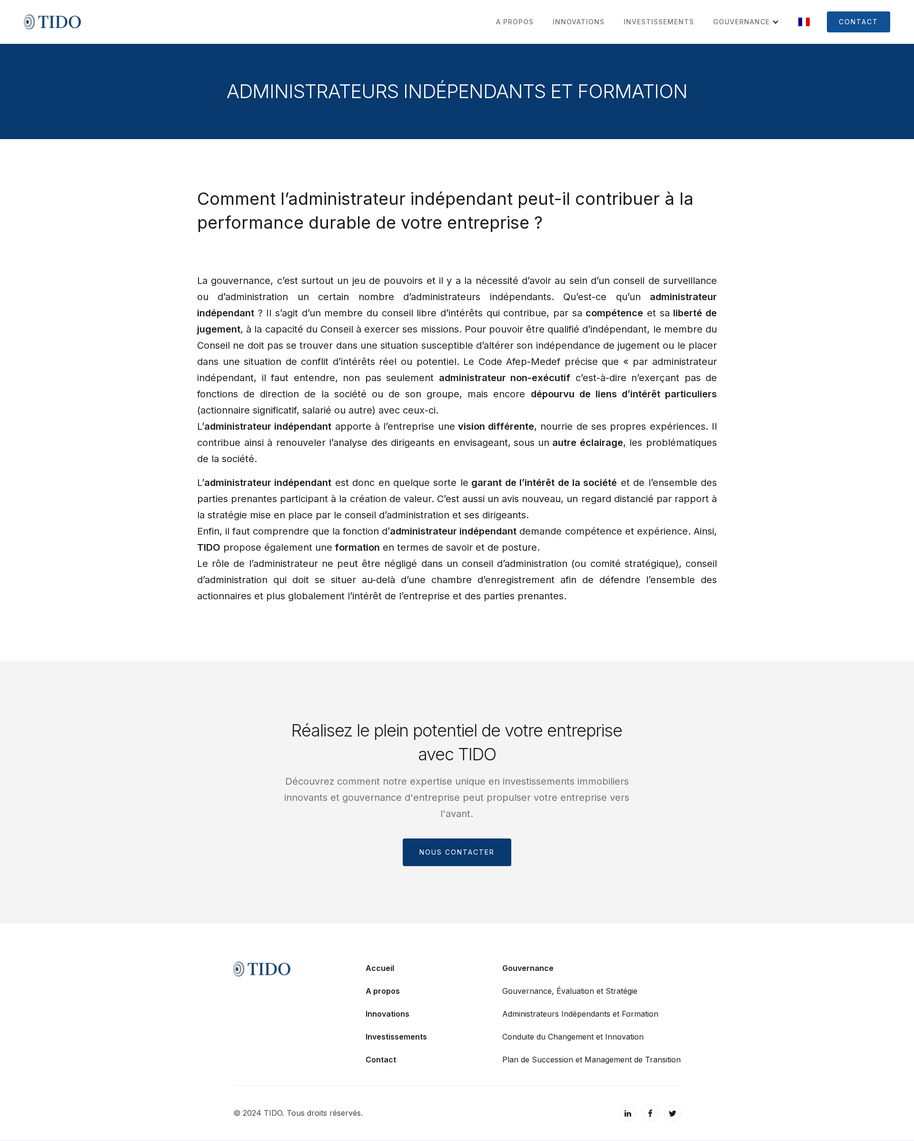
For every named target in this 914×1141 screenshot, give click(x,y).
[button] (741, 22)
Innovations (387, 1014)
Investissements (396, 1036)
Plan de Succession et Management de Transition (591, 1059)
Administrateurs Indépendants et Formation (580, 1014)
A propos (383, 991)
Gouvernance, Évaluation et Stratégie (569, 991)
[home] (52, 22)
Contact (381, 1059)
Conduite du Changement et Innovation (573, 1036)
